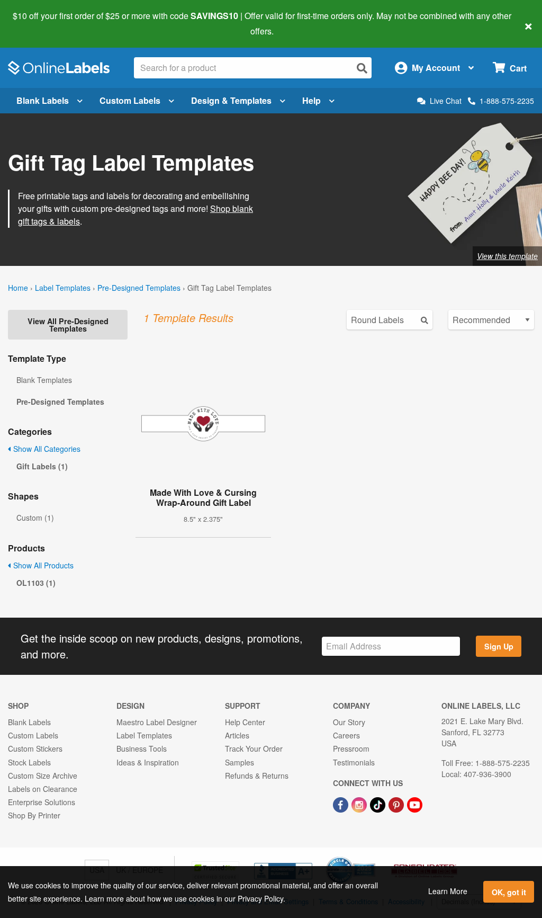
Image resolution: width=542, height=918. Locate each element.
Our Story (349, 722)
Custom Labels (130, 100)
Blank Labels (42, 100)
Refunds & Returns (256, 775)
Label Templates (63, 287)
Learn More (447, 891)
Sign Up (498, 646)
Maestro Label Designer (156, 722)
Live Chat (446, 101)
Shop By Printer (34, 815)
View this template (507, 256)
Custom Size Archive (42, 775)
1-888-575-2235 (507, 100)
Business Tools (141, 748)
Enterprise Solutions (41, 802)
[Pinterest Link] (397, 803)
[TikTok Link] (378, 803)
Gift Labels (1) (42, 466)
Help (311, 100)
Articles (237, 735)
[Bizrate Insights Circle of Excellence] (371, 857)
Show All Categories (45, 448)
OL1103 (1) (36, 582)
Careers (346, 735)
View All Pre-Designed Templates (68, 325)
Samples (239, 762)
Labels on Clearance (42, 788)
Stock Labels (29, 762)
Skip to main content (38, 23)
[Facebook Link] (341, 803)
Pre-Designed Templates (138, 287)
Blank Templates (44, 380)
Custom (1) (35, 517)
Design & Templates (231, 100)
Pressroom (351, 748)
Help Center (245, 722)
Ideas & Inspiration (147, 762)
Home (18, 287)
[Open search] (362, 68)
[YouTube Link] (414, 803)
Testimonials (354, 762)
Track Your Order (254, 748)
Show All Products (42, 565)
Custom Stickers (35, 748)
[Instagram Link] (360, 803)
